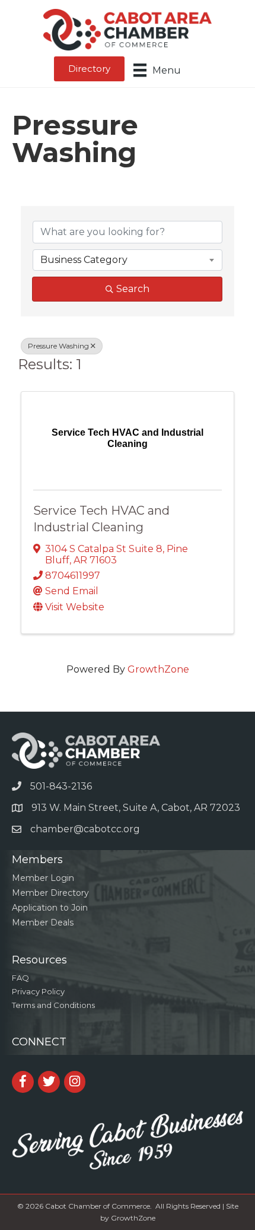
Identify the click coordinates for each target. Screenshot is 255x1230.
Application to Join (50, 907)
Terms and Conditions (53, 1005)
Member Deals (43, 922)
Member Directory (50, 892)
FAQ (20, 977)
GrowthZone (158, 669)
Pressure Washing (58, 345)
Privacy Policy (38, 991)
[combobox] (127, 260)
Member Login (43, 878)
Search (132, 288)
